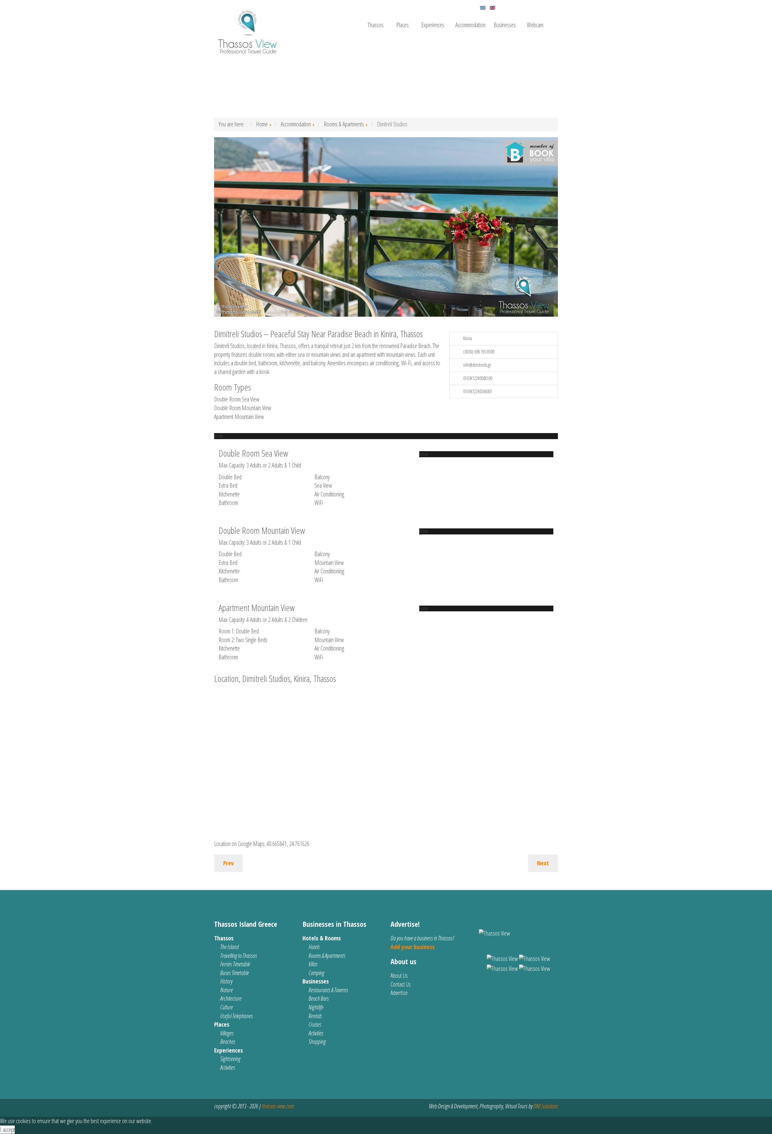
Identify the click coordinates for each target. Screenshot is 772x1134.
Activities (227, 1067)
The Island (229, 947)
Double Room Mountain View (242, 408)
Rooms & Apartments (326, 956)
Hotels (314, 947)
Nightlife (315, 1007)
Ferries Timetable (235, 964)
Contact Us (401, 984)
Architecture (230, 998)
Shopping (317, 1041)
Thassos (376, 25)
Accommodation (470, 25)
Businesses (505, 25)
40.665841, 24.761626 (288, 844)
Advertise (399, 993)
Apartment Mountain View (239, 417)
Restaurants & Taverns (328, 990)
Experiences (432, 25)
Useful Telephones (236, 1016)
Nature (226, 990)
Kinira (467, 338)
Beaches (227, 1041)
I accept (7, 1130)
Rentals (315, 1016)
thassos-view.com (278, 1106)
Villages (226, 1033)
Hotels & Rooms (321, 938)
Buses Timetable (234, 973)
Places (402, 25)
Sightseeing (230, 1059)
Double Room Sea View (236, 399)
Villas (313, 964)
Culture (226, 1007)
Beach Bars (318, 998)
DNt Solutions (545, 1106)
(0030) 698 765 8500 (478, 351)
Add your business (413, 947)
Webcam (535, 25)
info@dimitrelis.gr (477, 365)
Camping (316, 973)
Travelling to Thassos (238, 956)
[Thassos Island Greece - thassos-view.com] (247, 29)
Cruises (314, 1024)
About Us (399, 975)
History (226, 981)
